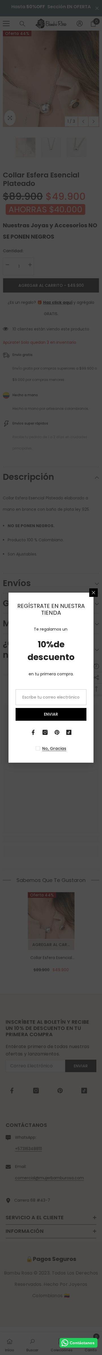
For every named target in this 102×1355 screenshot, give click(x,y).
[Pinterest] (57, 732)
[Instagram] (45, 732)
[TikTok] (69, 732)
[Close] (93, 592)
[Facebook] (33, 732)
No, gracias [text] (54, 748)
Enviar (51, 714)
